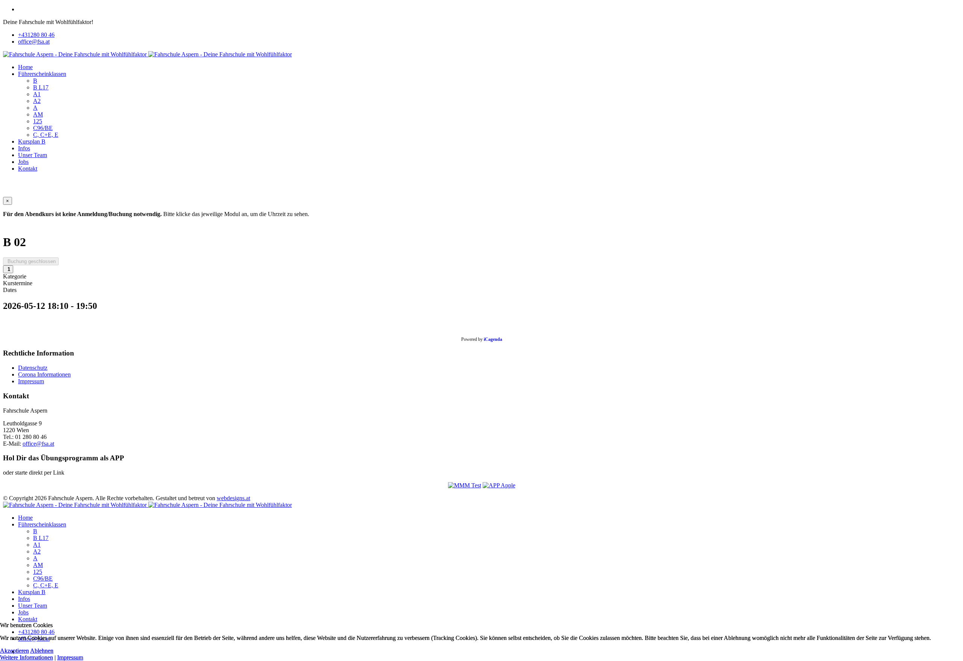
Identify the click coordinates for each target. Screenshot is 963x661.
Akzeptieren (14, 650)
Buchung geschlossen (31, 261)
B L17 (41, 87)
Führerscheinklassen (42, 74)
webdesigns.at (233, 498)
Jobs (23, 162)
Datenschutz (32, 368)
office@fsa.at (34, 41)
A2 (37, 101)
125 (37, 121)
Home (25, 67)
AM (38, 114)
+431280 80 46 (36, 35)
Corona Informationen (44, 374)
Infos (24, 148)
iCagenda (493, 339)
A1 (37, 94)
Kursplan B (32, 141)
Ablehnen (41, 650)
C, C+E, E (45, 135)
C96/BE (43, 128)
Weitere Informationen (26, 657)
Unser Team (32, 155)
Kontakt (27, 168)
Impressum (31, 381)
